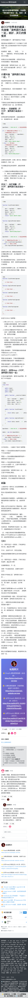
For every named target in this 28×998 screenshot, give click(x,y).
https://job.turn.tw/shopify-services (10, 852)
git (5, 969)
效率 (12, 956)
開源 (20, 965)
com (6, 967)
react (16, 948)
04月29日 (14, 22)
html (18, 942)
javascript (24, 941)
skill (19, 973)
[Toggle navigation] (24, 2)
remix (14, 971)
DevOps (20, 950)
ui (23, 956)
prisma (3, 956)
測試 (18, 961)
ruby (16, 950)
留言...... (4, 837)
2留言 (13, 729)
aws (14, 967)
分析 (21, 969)
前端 (20, 956)
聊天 (2, 969)
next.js (17, 958)
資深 (8, 961)
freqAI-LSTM (8, 950)
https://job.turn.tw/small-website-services (12, 860)
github (3, 963)
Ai (13, 950)
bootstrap (4, 961)
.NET (23, 952)
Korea (12, 977)
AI (8, 941)
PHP (18, 954)
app (14, 941)
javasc (3, 948)
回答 (20, 952)
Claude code (17, 946)
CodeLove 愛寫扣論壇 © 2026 (8, 979)
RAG (17, 967)
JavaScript (10, 946)
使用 (22, 954)
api (10, 973)
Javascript (13, 944)
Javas (17, 941)
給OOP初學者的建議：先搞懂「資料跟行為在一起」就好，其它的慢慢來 (14, 31)
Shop (16, 963)
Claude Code (13, 954)
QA (23, 942)
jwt (12, 961)
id (21, 946)
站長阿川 (7, 22)
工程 (11, 971)
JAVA (4, 946)
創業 (24, 965)
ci (20, 942)
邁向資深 (10, 952)
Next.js (16, 956)
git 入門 (20, 963)
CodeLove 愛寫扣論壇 (8, 2)
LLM (11, 967)
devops (21, 944)
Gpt (17, 944)
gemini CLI (22, 967)
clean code (10, 969)
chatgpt (3, 973)
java (24, 950)
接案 (7, 973)
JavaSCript (20, 971)
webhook (21, 959)
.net (17, 959)
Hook (2, 944)
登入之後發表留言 (6, 742)
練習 (15, 961)
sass (13, 958)
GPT (2, 950)
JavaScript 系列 (9, 963)
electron (14, 973)
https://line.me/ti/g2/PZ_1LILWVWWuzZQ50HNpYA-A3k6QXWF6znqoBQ (14, 705)
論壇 (23, 948)
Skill (21, 958)
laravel (12, 948)
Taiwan (3, 977)
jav (24, 946)
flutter (14, 942)
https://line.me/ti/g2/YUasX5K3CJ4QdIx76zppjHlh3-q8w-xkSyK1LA (14, 720)
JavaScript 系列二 (10, 959)
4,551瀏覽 (19, 729)
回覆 (10, 796)
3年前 (11, 771)
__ (25, 954)
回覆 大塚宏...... (8, 832)
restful (7, 954)
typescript (6, 971)
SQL (18, 969)
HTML (10, 942)
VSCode (12, 965)
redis (24, 961)
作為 (15, 969)
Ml (21, 961)
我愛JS (9, 921)
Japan (8, 977)
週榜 (21, 912)
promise (7, 944)
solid (19, 948)
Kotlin (2, 954)
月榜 (25, 912)
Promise (3, 942)
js (8, 967)
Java (11, 941)
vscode (7, 948)
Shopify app (4, 952)
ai (20, 941)
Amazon (8, 956)
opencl (16, 952)
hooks (16, 965)
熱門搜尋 (3, 941)
